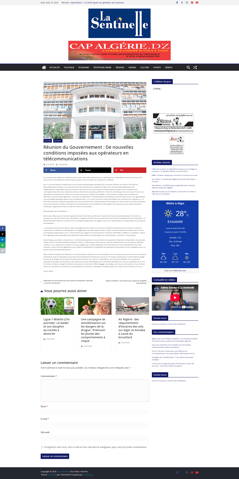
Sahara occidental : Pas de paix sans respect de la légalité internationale (126, 282)
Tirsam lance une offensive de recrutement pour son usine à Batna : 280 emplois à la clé (173, 352)
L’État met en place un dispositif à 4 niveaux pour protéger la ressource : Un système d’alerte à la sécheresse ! (174, 170)
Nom (44, 406)
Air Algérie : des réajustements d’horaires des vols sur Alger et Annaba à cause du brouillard (131, 328)
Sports (157, 67)
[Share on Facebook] (3, 228)
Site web (45, 432)
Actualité (55, 67)
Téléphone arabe (102, 67)
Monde (132, 67)
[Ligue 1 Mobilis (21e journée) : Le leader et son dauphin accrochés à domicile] (57, 298)
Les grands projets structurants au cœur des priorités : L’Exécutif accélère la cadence (173, 364)
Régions (120, 67)
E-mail (45, 418)
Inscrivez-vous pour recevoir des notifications (169, 324)
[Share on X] (3, 234)
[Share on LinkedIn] (3, 239)
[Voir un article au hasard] (195, 67)
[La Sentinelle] (44, 67)
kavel (154, 345)
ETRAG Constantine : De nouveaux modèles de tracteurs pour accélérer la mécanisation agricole (175, 340)
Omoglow (155, 357)
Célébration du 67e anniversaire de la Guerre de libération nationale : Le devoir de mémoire (68, 282)
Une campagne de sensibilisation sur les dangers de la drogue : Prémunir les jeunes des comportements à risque (93, 330)
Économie (84, 67)
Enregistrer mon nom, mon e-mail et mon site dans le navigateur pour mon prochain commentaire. (95, 447)
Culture (144, 67)
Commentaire (49, 376)
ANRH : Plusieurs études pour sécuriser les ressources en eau (175, 175)
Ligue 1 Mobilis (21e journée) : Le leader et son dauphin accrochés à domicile (56, 326)
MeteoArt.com (180, 270)
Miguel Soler (156, 339)
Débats (168, 67)
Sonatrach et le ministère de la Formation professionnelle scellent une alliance (171, 346)
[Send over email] (3, 245)
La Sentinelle (62, 164)
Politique (69, 67)
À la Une (48, 141)
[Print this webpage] (3, 250)
